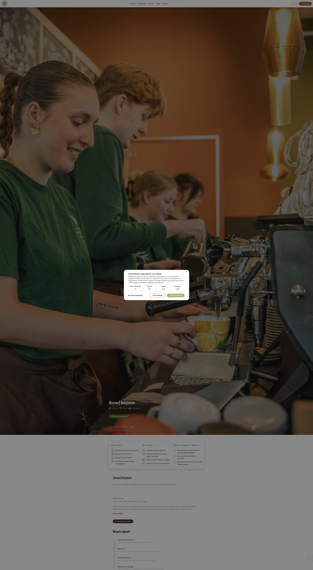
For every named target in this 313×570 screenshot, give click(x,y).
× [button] (186, 271)
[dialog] (156, 285)
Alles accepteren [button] (176, 295)
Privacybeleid (167, 282)
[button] (135, 295)
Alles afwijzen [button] (158, 295)
